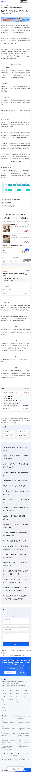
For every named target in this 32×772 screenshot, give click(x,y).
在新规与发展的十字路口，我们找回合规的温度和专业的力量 (15, 534)
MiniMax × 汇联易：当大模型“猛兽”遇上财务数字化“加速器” (15, 465)
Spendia (3, 704)
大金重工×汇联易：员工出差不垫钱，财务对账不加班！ (15, 492)
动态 (7, 5)
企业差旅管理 (22, 435)
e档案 (2, 702)
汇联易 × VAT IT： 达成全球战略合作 (14, 486)
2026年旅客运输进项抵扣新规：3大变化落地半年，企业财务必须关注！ (16, 572)
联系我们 (11, 699)
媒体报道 (18, 702)
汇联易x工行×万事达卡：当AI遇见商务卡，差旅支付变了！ (16, 564)
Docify (3, 707)
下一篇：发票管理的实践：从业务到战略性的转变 (12, 655)
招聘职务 (26, 696)
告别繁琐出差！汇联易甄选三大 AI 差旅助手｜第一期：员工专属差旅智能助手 (15, 589)
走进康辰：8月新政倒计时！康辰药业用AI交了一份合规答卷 (15, 556)
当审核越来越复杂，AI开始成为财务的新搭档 (15, 474)
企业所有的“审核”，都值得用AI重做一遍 (15, 480)
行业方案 (18, 696)
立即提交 (16, 644)
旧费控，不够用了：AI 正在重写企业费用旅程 (16, 501)
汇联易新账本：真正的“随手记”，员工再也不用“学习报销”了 (15, 525)
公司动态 (11, 696)
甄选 (2, 699)
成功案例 (18, 693)
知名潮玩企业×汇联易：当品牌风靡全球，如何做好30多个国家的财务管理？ (15, 597)
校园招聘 (26, 693)
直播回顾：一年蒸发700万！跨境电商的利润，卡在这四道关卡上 (15, 509)
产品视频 (3, 710)
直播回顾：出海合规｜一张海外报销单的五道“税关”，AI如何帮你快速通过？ (15, 580)
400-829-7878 (9, 683)
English (23, 1)
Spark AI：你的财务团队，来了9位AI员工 (15, 541)
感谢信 (17, 699)
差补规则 (22, 431)
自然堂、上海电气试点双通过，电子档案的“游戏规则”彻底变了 (15, 457)
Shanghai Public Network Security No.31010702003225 (16, 759)
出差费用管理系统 (9, 435)
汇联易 (3, 696)
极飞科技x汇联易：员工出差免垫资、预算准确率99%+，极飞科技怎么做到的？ (15, 547)
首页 (2, 5)
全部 (11, 5)
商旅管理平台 (9, 431)
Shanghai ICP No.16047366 (16, 758)
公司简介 (11, 693)
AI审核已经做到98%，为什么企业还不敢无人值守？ (15, 449)
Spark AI (3, 693)
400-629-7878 (9, 685)
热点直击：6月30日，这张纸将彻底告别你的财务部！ (15, 517)
